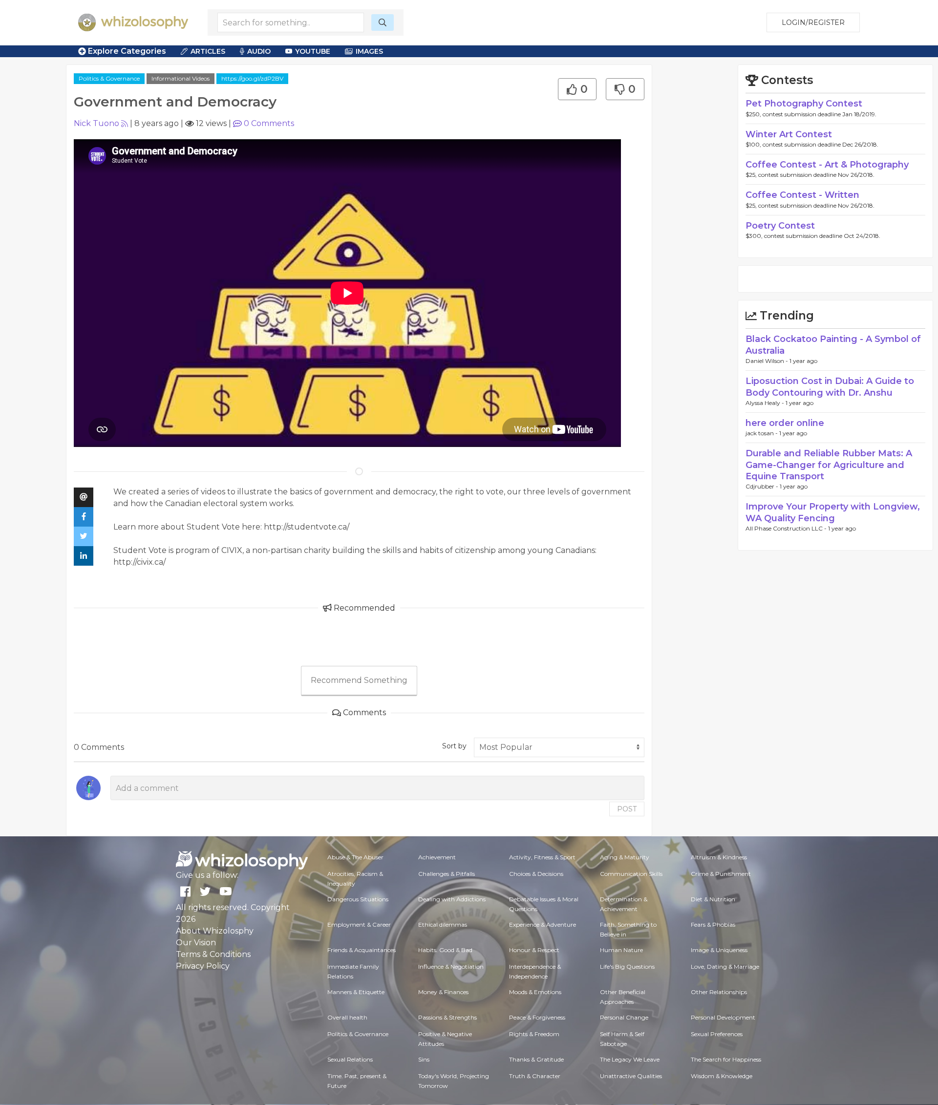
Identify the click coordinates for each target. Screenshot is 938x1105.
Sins (423, 1059)
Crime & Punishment (721, 873)
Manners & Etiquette (355, 992)
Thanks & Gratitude (536, 1059)
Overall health (347, 1017)
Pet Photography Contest (804, 103)
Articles (208, 51)
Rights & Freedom (534, 1034)
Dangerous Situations (357, 899)
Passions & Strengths (447, 1017)
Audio (259, 51)
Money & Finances (443, 992)
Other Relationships (719, 992)
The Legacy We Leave (630, 1059)
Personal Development (723, 1017)
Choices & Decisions (536, 873)
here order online (785, 423)
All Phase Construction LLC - (787, 528)
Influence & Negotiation (451, 966)
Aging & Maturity (624, 857)
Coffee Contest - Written (802, 195)
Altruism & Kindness (719, 857)
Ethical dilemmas (442, 924)
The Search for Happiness (726, 1059)
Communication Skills (631, 873)
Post (627, 809)
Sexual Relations (350, 1059)
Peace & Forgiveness (537, 1017)
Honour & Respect (534, 950)
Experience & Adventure (542, 924)
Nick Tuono (96, 123)
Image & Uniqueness (719, 950)
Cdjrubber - (763, 486)
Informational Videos (180, 78)
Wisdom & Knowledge (721, 1076)
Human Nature (621, 950)
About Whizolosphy (215, 930)
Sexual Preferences (717, 1034)
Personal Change (624, 1017)
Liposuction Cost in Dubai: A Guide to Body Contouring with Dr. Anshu (830, 387)
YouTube (312, 51)
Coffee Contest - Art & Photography (827, 164)
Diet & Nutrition (713, 899)
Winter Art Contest (789, 134)
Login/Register (813, 22)
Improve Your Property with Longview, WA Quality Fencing (833, 512)
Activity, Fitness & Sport (542, 857)
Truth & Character (534, 1076)
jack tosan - (762, 433)
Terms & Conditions (213, 954)
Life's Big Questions (627, 966)
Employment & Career (359, 924)
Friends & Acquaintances (361, 950)
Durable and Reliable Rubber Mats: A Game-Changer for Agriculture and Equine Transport (829, 465)
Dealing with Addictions (452, 899)
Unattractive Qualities (631, 1076)
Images (369, 51)
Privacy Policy (203, 966)
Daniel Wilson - (767, 360)
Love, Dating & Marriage (725, 966)
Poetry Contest (780, 225)
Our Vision (196, 942)
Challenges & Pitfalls (446, 873)
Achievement (437, 857)
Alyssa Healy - (766, 402)
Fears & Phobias (713, 924)
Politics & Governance (109, 78)
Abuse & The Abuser (355, 857)
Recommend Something (359, 680)
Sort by (454, 746)
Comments (269, 123)
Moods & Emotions (535, 992)
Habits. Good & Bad (445, 950)
